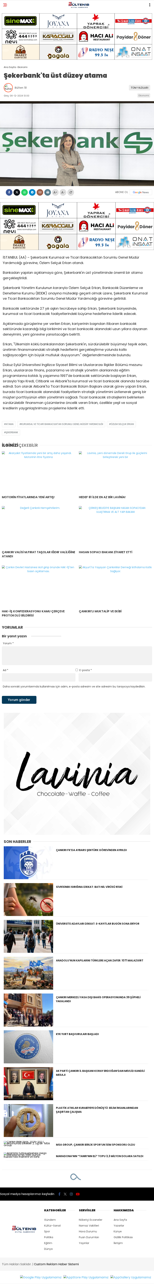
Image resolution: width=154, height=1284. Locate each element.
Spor (47, 1231)
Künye (118, 1231)
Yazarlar (119, 1225)
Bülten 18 (21, 88)
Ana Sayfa (120, 1220)
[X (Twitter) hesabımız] (65, 1194)
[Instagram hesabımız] (71, 1194)
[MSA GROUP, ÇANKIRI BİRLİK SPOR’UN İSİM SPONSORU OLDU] (28, 1145)
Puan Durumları (89, 1237)
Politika (48, 1237)
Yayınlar (84, 1243)
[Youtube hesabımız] (78, 1194)
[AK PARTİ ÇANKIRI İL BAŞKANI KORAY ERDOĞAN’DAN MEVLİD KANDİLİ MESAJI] (28, 1099)
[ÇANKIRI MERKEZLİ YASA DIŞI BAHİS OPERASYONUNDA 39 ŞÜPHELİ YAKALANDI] (28, 1026)
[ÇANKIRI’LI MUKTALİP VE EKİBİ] (115, 586)
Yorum (8, 643)
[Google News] (141, 192)
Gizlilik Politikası (123, 1237)
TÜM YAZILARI (139, 88)
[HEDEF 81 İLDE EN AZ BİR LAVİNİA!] (115, 471)
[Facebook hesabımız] (59, 1194)
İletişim (118, 1243)
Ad (5, 670)
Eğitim (48, 1243)
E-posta (85, 670)
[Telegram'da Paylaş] (32, 192)
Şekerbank (12, 432)
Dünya (48, 1249)
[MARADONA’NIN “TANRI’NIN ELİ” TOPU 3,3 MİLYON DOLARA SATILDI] (28, 1157)
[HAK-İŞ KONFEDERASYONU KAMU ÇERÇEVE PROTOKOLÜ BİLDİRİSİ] (38, 586)
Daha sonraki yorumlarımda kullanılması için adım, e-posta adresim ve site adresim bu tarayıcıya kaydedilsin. (74, 686)
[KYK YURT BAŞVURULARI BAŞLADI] (28, 1062)
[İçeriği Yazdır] (47, 192)
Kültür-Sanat (52, 1225)
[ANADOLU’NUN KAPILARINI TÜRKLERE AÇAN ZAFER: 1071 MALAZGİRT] (28, 989)
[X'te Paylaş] (17, 192)
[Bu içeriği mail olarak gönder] (40, 192)
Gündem (50, 1220)
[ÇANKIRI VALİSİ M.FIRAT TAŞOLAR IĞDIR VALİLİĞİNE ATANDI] (38, 526)
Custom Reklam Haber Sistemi (56, 1264)
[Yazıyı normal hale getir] (70, 192)
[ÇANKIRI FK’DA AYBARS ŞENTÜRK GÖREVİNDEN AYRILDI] (28, 878)
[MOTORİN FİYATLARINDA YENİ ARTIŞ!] (38, 471)
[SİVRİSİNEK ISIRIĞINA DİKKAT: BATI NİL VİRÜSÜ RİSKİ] (28, 915)
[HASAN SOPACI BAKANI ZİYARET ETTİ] (115, 526)
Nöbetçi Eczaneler (90, 1220)
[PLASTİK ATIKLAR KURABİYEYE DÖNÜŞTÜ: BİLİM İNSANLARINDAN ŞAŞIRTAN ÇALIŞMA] (28, 1136)
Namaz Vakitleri (89, 1225)
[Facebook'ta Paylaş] (9, 192)
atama (10, 424)
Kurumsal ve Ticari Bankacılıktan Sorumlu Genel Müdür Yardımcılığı (62, 424)
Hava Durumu (88, 1231)
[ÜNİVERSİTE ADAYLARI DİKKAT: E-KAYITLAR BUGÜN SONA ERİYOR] (28, 952)
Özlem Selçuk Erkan (122, 424)
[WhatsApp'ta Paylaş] (24, 192)
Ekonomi (144, 95)
